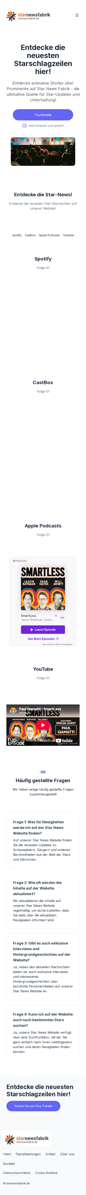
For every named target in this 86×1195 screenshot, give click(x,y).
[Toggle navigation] (77, 15)
